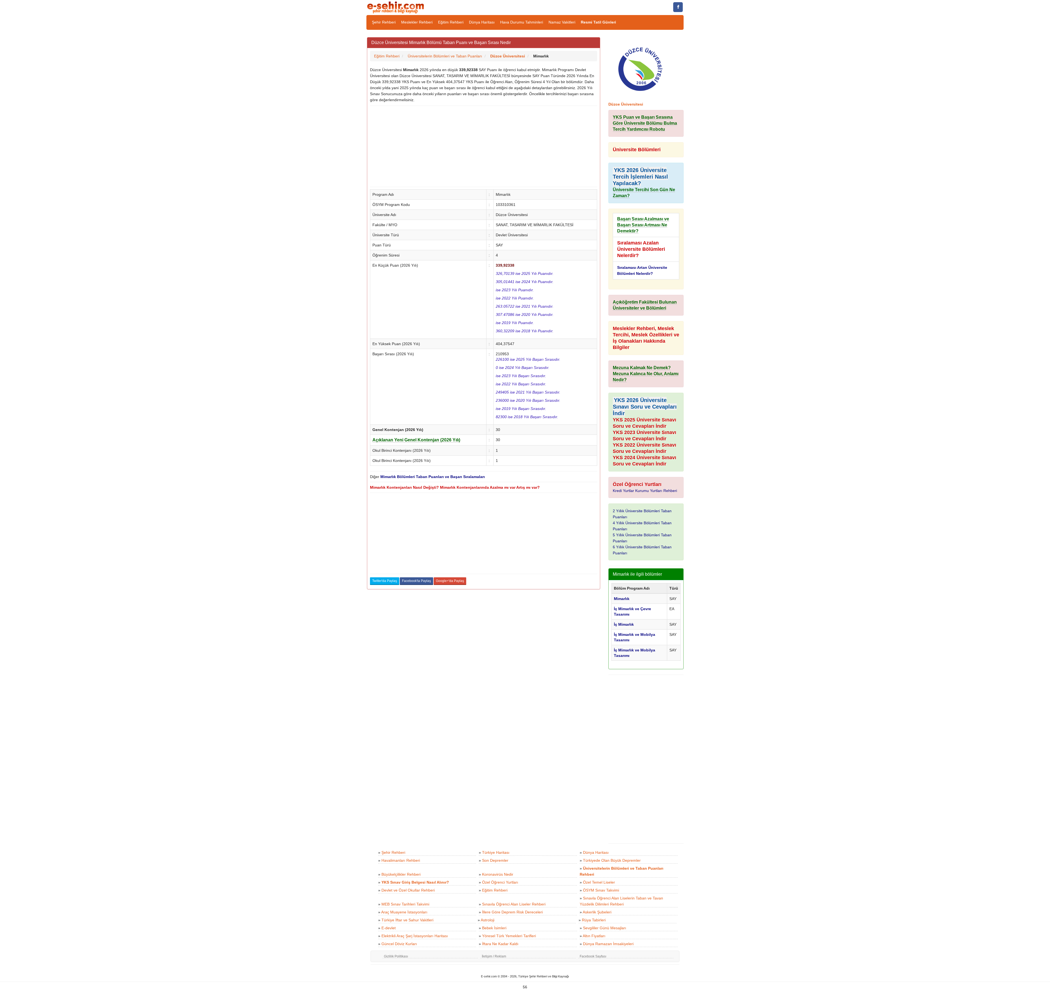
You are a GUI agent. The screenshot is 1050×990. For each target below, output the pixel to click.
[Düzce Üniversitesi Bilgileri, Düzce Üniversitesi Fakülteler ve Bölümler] (640, 69)
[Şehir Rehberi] (396, 7)
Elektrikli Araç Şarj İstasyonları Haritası (414, 936)
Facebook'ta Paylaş (416, 581)
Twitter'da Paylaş (384, 581)
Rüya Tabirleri (594, 920)
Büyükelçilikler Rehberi (401, 874)
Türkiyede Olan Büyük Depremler (612, 860)
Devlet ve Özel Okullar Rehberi (408, 890)
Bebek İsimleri (494, 928)
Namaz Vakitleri (562, 22)
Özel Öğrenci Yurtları (500, 882)
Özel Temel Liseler (599, 882)
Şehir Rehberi (384, 22)
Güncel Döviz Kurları (399, 944)
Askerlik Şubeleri (597, 912)
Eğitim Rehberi (450, 22)
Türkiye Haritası (495, 852)
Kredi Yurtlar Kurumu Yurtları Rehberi (645, 490)
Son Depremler (495, 860)
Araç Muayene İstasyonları (404, 912)
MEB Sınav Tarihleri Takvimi (405, 904)
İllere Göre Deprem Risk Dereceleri (512, 912)
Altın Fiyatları (594, 936)
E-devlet (388, 928)
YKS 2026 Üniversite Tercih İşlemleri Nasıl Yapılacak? (640, 176)
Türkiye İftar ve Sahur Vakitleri (407, 920)
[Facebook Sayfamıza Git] (678, 7)
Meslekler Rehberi (417, 22)
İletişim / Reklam (494, 956)
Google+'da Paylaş (450, 581)
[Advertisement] (483, 146)
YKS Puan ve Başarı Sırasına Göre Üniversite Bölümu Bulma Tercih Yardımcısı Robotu (645, 123)
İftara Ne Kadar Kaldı (500, 944)
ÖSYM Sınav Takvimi (601, 890)
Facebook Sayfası (593, 956)
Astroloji (487, 920)
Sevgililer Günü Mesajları (604, 928)
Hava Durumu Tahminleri (521, 22)
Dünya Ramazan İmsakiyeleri (608, 944)
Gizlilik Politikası (396, 956)
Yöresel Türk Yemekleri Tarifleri (509, 936)
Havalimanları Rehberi (400, 860)
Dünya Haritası (482, 22)
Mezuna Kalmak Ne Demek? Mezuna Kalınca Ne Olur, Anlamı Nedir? (645, 373)
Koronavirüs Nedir (497, 874)
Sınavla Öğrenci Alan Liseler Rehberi (514, 904)
